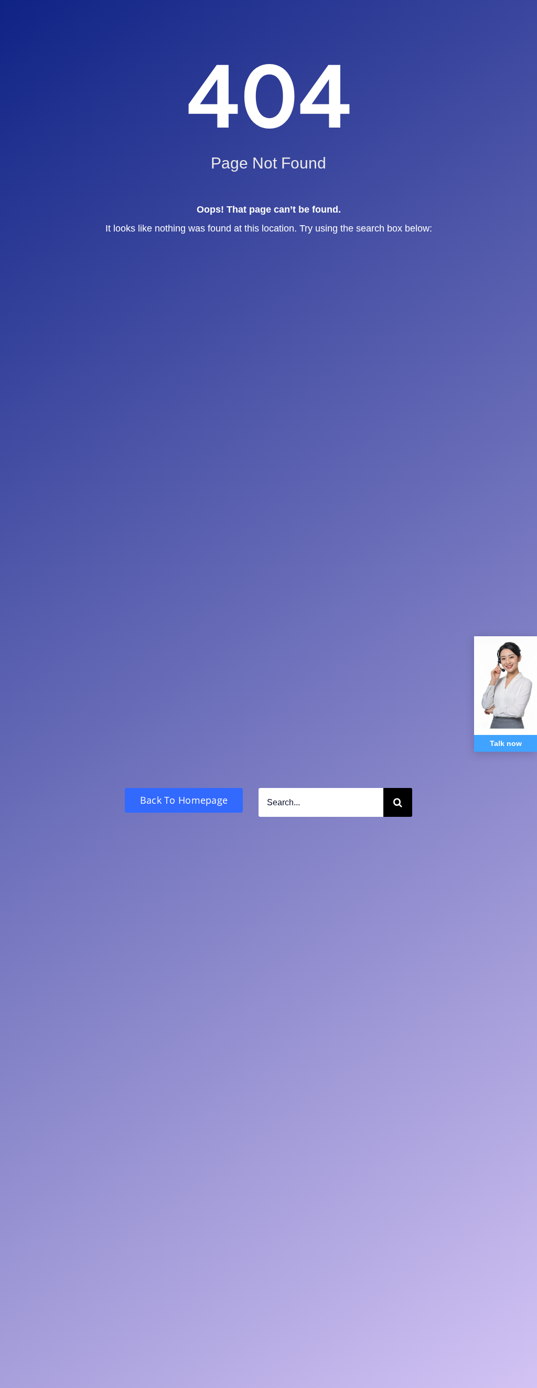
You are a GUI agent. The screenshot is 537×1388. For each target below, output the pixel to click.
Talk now (506, 743)
